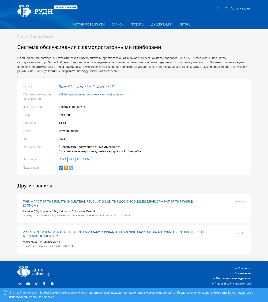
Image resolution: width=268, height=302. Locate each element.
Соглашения (243, 273)
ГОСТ (63, 159)
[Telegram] (71, 168)
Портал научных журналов (233, 278)
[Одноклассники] (66, 168)
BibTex (86, 159)
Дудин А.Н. (84, 86)
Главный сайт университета (233, 283)
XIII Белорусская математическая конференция (91, 94)
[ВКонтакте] (61, 168)
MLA (71, 159)
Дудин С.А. (66, 86)
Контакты (244, 268)
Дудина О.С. (106, 86)
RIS (79, 159)
